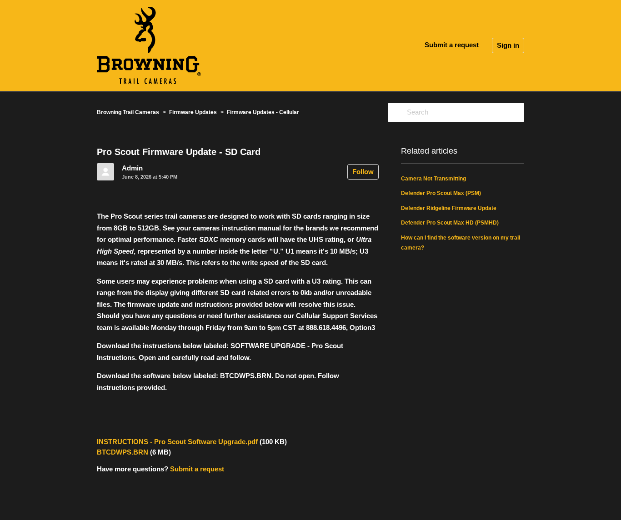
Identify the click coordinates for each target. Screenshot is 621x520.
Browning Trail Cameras (128, 112)
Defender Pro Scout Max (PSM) (441, 193)
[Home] (149, 45)
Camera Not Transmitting (433, 178)
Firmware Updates (193, 112)
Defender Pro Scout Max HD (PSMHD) (450, 223)
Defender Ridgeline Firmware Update (448, 208)
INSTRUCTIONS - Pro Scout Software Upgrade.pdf (177, 441)
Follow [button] (363, 171)
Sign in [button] (508, 45)
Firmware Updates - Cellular (263, 112)
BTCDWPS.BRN (122, 452)
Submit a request (452, 45)
